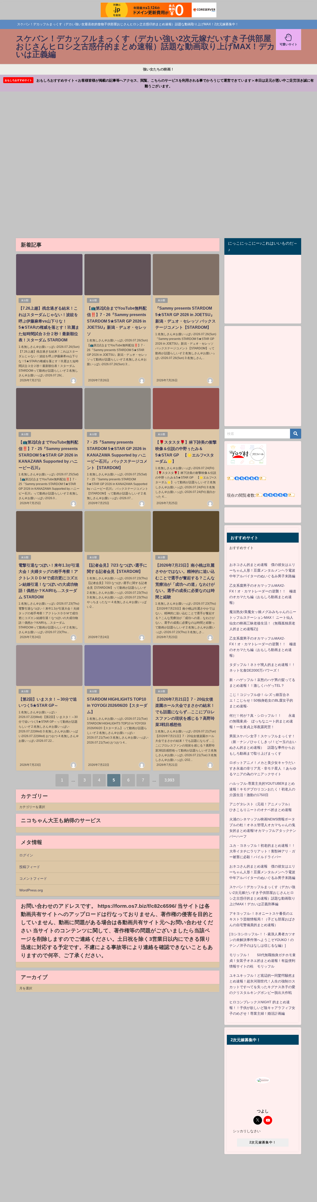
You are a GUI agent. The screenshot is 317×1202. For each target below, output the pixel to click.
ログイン (26, 855)
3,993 (169, 780)
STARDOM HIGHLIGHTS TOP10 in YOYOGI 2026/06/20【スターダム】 (117, 705)
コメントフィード (33, 878)
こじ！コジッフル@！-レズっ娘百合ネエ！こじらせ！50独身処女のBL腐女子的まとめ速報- (261, 700)
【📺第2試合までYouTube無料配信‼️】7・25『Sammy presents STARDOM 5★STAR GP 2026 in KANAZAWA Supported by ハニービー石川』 (48, 454)
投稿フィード (29, 867)
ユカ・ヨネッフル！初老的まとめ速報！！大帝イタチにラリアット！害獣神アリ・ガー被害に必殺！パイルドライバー (262, 851)
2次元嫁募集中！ (262, 1142)
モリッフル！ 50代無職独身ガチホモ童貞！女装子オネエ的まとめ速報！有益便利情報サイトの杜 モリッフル (262, 960)
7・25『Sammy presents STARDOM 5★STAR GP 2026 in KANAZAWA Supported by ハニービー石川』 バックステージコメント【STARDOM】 (117, 454)
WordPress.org (31, 890)
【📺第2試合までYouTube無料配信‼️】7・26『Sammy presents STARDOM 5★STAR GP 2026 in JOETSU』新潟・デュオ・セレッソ (117, 320)
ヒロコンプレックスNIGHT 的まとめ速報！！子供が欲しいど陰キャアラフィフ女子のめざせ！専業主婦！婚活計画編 (262, 1007)
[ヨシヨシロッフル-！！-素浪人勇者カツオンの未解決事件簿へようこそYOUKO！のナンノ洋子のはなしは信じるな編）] (262, 939)
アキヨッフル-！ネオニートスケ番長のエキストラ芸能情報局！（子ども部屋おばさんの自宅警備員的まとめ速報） (262, 919)
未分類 (24, 300)
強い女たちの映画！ (158, 69)
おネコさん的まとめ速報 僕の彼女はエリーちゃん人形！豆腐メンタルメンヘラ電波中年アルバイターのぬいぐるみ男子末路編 (262, 570)
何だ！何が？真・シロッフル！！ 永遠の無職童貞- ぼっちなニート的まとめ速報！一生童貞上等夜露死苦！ (262, 721)
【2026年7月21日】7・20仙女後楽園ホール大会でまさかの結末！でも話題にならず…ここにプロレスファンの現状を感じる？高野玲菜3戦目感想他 (185, 711)
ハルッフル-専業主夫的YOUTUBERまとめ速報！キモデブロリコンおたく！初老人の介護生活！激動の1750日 (262, 789)
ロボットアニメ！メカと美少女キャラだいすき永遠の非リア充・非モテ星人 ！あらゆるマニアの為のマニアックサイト (262, 768)
